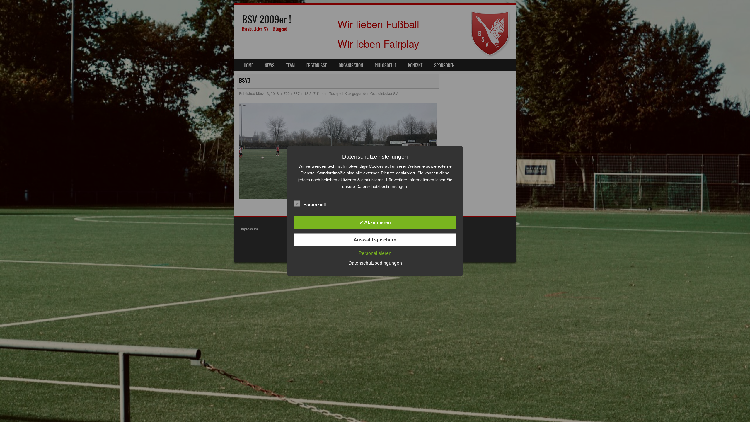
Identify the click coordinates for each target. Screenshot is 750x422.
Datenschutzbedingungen (375, 263)
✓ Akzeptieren (375, 222)
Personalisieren (375, 253)
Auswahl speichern (375, 239)
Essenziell (314, 204)
